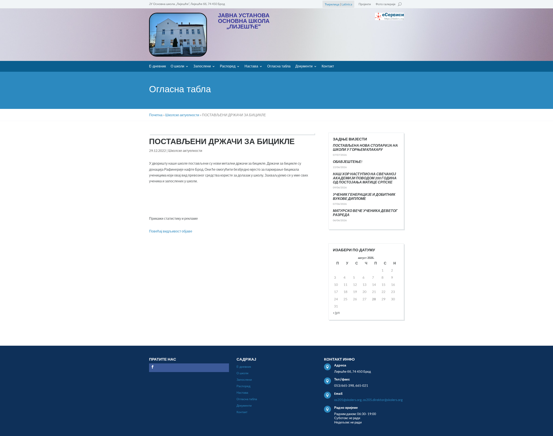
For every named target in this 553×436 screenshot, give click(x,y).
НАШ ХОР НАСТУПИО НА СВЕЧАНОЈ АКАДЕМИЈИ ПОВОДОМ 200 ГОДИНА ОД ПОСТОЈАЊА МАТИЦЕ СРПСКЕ (365, 178)
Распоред (227, 66)
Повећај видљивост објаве (170, 231)
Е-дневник (157, 66)
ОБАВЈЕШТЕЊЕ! (347, 161)
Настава (251, 66)
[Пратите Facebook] (152, 366)
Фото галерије (386, 4)
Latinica (347, 4)
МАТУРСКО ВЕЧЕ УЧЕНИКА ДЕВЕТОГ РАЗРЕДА (365, 212)
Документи (304, 66)
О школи (177, 66)
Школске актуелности (185, 150)
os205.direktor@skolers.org (383, 400)
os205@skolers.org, (348, 400)
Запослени (202, 66)
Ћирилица (332, 4)
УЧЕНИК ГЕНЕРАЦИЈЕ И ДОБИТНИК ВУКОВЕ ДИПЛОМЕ (364, 196)
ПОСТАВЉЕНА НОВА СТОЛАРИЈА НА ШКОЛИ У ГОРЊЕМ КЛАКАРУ (365, 147)
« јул (336, 312)
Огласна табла (279, 66)
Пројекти (365, 4)
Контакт (328, 66)
